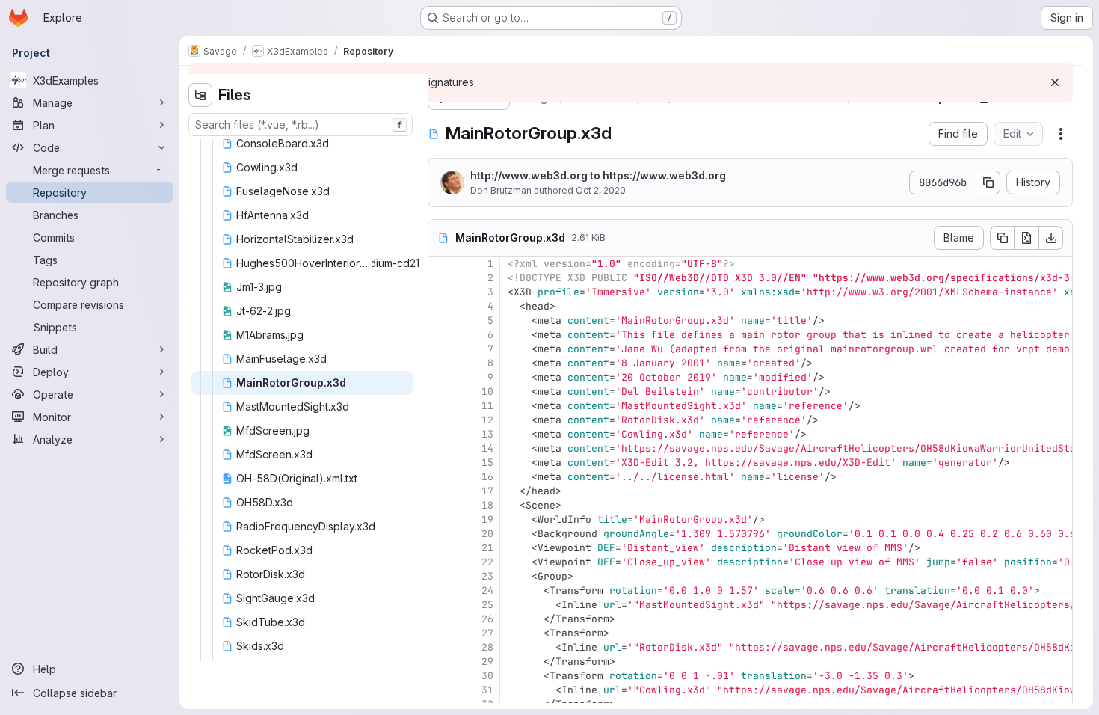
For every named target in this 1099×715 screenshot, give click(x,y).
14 (487, 448)
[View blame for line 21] (441, 548)
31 (487, 690)
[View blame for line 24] (441, 590)
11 (487, 405)
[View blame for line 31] (441, 690)
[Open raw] (1026, 238)
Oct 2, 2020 (601, 190)
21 (487, 547)
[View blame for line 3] (441, 292)
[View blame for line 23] (441, 576)
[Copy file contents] (1002, 238)
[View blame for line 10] (441, 391)
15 (487, 462)
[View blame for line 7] (441, 349)
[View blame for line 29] (441, 661)
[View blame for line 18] (441, 505)
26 (487, 619)
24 (487, 590)
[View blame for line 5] (441, 320)
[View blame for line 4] (441, 306)
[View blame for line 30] (441, 676)
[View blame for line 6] (441, 335)
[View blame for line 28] (441, 647)
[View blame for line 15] (441, 462)
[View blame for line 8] (441, 363)
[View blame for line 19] (441, 519)
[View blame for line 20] (441, 534)
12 (487, 420)
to (598, 175)
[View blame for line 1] (441, 264)
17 (487, 491)
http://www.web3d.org (529, 175)
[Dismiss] (1055, 82)
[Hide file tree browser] (200, 95)
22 (487, 562)
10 (487, 391)
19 (487, 519)
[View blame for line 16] (441, 477)
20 (487, 533)
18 (487, 505)
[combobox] (300, 124)
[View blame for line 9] (441, 377)
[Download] (1051, 238)
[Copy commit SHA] (988, 182)
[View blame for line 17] (441, 491)
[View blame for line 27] (441, 633)
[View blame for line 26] (441, 619)
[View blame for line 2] (441, 278)
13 (487, 434)
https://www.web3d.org (664, 175)
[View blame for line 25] (441, 605)
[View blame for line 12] (441, 420)
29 (487, 661)
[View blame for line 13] (441, 434)
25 (487, 604)
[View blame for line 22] (441, 562)
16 (487, 476)
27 (487, 633)
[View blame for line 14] (441, 448)
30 (487, 675)
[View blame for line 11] (441, 406)
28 (487, 647)
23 (487, 576)
